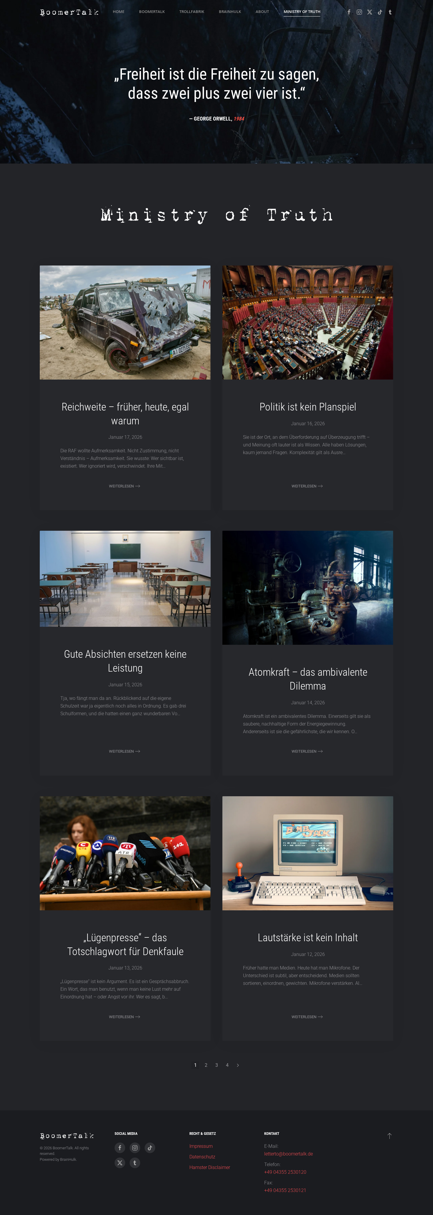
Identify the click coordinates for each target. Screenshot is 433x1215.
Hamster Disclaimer (209, 1167)
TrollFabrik (191, 11)
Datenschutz (202, 1157)
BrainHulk (230, 11)
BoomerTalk (152, 11)
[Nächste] (238, 1065)
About (262, 11)
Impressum (201, 1146)
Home (118, 11)
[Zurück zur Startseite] (69, 12)
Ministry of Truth (302, 11)
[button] (389, 1135)
